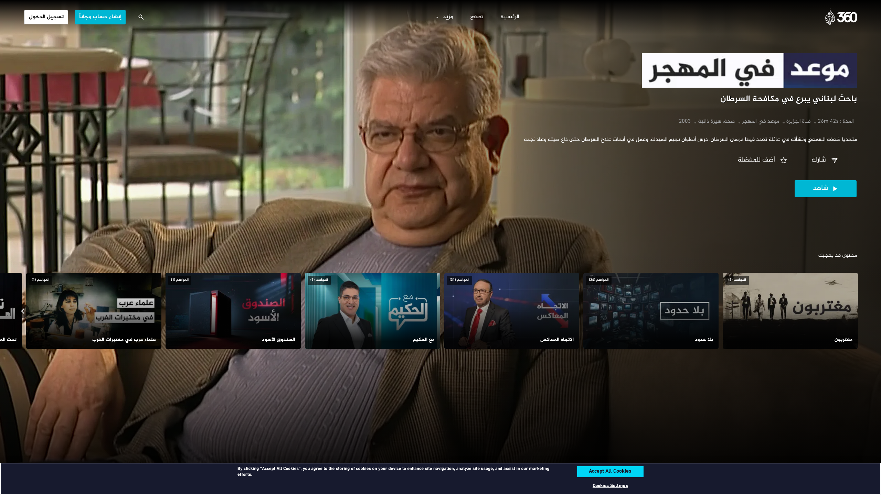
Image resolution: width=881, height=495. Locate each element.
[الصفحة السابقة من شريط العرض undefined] (858, 311)
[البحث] (141, 17)
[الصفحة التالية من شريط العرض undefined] (23, 311)
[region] (440, 479)
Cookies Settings (610, 486)
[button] (826, 160)
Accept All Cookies (610, 472)
